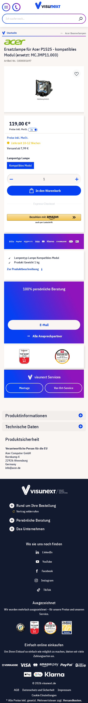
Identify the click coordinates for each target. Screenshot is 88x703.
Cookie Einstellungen (44, 695)
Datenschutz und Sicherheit (38, 690)
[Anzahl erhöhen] (77, 179)
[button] (44, 219)
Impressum (64, 690)
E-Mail (44, 325)
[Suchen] (81, 19)
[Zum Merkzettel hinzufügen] (76, 73)
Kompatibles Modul (20, 165)
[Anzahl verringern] (11, 179)
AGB (16, 690)
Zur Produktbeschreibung (23, 269)
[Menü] (6, 7)
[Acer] (44, 42)
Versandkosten (72, 700)
